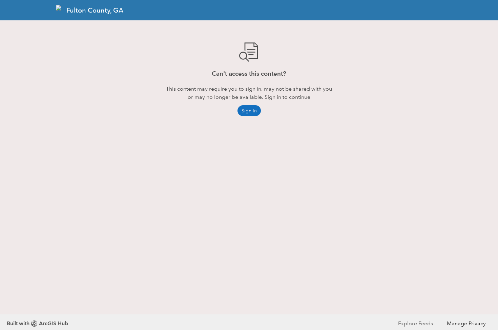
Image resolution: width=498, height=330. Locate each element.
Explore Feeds (415, 323)
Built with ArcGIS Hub (37, 323)
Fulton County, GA (94, 10)
